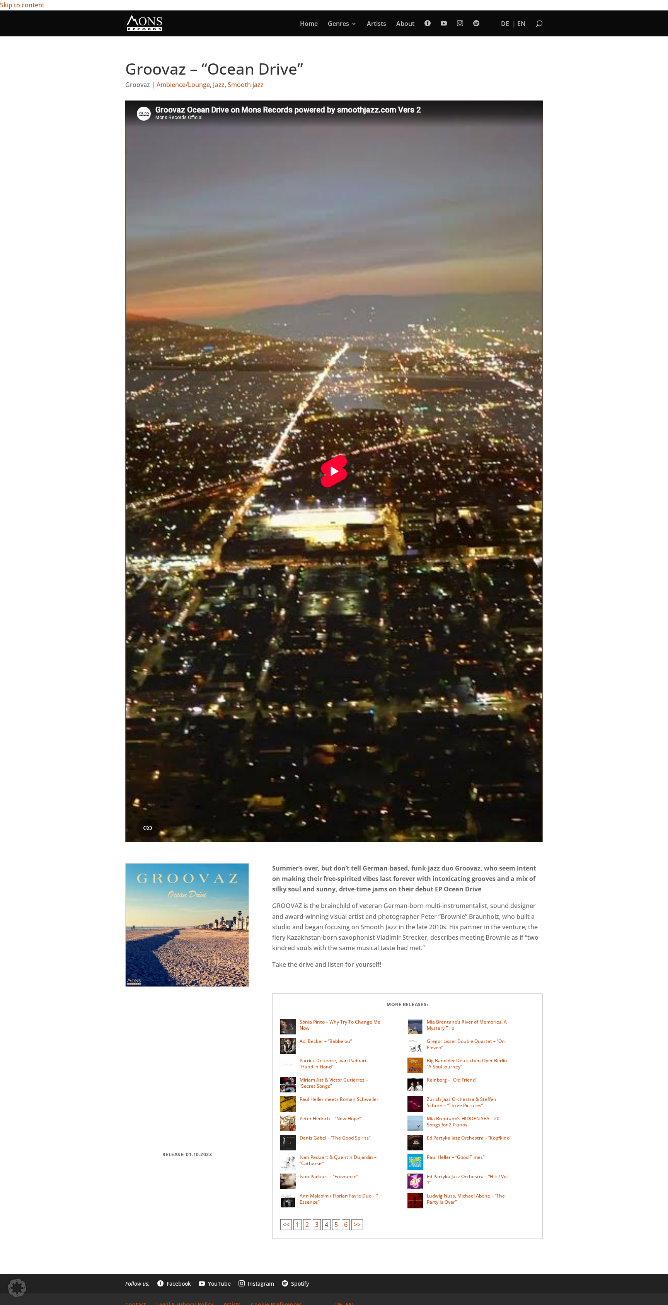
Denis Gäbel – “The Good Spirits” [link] (335, 1138)
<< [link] (286, 1224)
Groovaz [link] (137, 84)
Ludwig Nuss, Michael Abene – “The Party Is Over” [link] (466, 1199)
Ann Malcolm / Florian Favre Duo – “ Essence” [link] (339, 1199)
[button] (17, 1288)
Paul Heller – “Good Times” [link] (455, 1157)
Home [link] (309, 24)
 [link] (444, 23)
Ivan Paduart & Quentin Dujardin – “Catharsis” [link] (338, 1160)
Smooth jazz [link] (246, 84)
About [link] (405, 24)
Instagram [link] (256, 1283)
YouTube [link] (215, 1283)
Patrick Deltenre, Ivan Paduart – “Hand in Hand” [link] (335, 1063)
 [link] (476, 23)
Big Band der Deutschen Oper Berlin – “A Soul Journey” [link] (469, 1063)
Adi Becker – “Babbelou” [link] (326, 1041)
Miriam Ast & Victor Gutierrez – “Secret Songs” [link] (334, 1083)
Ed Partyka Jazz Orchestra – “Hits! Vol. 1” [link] (468, 1179)
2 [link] (307, 1224)
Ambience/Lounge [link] (183, 84)
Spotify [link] (295, 1283)
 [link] (460, 23)
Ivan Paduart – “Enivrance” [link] (329, 1176)
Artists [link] (376, 24)
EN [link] (521, 24)
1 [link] (297, 1224)
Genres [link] (338, 24)
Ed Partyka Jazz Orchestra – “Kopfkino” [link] (469, 1138)
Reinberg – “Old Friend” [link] (452, 1080)
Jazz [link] (219, 84)
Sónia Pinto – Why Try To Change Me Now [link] (340, 1025)
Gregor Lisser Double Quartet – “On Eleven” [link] (466, 1044)
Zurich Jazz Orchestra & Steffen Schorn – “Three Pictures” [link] (461, 1102)
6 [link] (346, 1224)
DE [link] (505, 24)
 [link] (427, 23)
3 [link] (317, 1224)
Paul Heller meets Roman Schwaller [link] (339, 1099)
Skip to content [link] (22, 5)
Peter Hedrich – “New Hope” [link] (330, 1118)
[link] (144, 23)
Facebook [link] (174, 1283)
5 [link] (336, 1224)
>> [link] (357, 1224)
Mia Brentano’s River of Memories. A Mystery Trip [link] (467, 1025)
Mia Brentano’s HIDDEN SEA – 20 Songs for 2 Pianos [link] (463, 1121)
